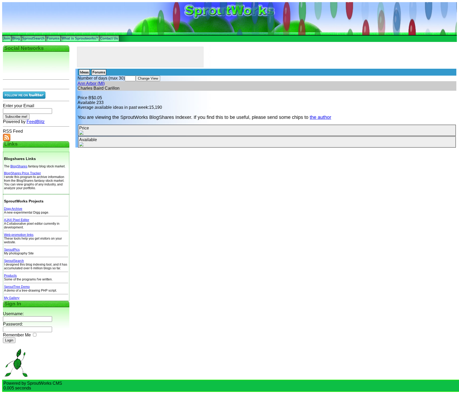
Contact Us (109, 38)
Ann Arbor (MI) (91, 83)
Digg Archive (13, 209)
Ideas (84, 72)
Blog (16, 38)
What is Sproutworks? (80, 38)
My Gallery (11, 298)
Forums (53, 38)
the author (320, 117)
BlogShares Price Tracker (22, 173)
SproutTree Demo (17, 287)
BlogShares (18, 166)
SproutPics (12, 250)
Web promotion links (18, 235)
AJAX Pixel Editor (16, 220)
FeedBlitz (36, 121)
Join (6, 38)
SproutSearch (33, 38)
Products (10, 276)
